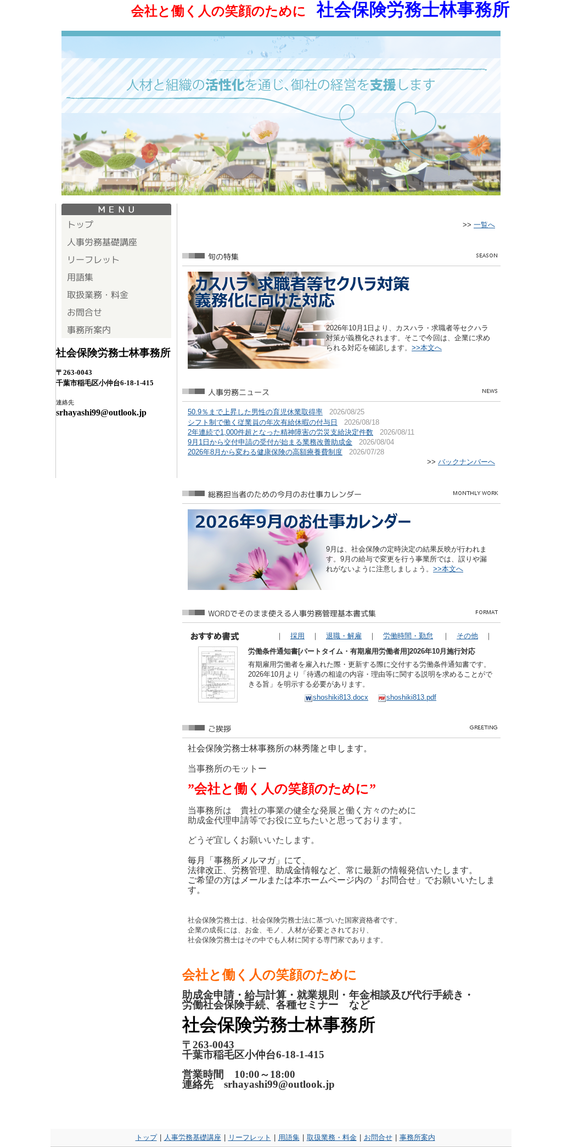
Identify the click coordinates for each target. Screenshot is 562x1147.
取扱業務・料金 (332, 1137)
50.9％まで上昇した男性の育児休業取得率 (255, 412)
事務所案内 (417, 1137)
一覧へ (484, 225)
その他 (467, 636)
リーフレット (249, 1137)
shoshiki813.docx (340, 697)
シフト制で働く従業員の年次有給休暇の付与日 (263, 422)
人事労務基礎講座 (192, 1137)
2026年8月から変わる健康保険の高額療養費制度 (265, 452)
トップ (146, 1137)
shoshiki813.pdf (411, 697)
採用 (297, 636)
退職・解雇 (344, 636)
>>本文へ (427, 348)
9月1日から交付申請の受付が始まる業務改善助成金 (270, 442)
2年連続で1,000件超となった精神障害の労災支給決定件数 (280, 432)
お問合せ (378, 1137)
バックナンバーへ (466, 462)
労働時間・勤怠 (408, 636)
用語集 (289, 1137)
